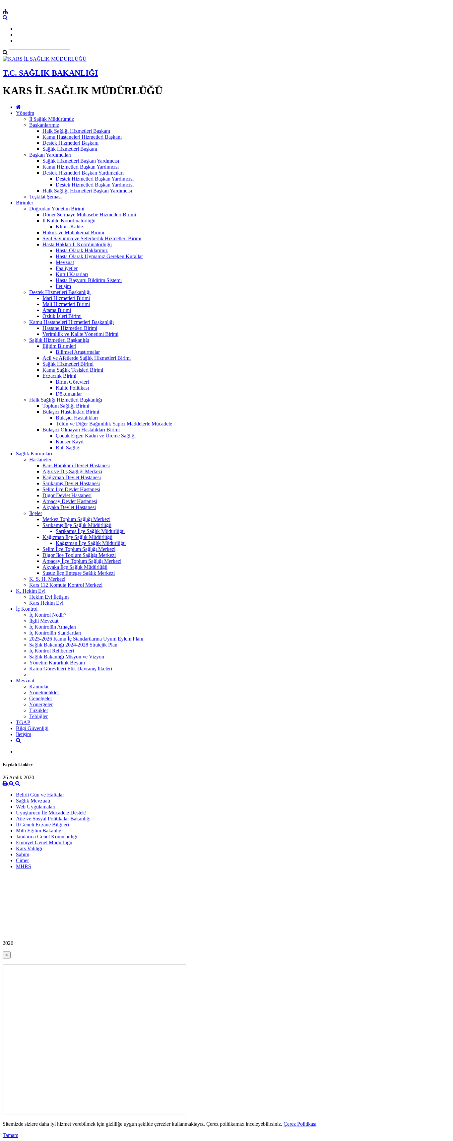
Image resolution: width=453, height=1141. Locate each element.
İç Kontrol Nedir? (47, 615)
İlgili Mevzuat (43, 621)
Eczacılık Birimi (59, 376)
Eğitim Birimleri (59, 346)
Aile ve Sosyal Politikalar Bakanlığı (53, 818)
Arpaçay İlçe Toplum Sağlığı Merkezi (81, 561)
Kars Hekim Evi (46, 603)
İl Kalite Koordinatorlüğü (69, 220)
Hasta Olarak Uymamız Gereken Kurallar (99, 256)
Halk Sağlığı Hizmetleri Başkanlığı (65, 400)
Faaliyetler (67, 268)
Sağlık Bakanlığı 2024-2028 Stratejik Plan (73, 644)
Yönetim (25, 113)
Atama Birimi (56, 310)
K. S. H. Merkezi (47, 579)
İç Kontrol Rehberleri (51, 650)
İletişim (63, 286)
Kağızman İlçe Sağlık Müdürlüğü (77, 537)
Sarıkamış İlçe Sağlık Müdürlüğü (76, 525)
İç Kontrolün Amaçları (52, 627)
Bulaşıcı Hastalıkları (77, 417)
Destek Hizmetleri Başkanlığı (60, 292)
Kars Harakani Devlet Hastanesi (76, 465)
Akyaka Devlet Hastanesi (69, 507)
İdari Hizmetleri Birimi (66, 298)
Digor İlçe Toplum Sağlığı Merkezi (79, 555)
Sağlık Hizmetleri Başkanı (69, 149)
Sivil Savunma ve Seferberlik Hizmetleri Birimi (91, 238)
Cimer (22, 860)
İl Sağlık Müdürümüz (51, 119)
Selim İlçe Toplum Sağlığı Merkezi (78, 549)
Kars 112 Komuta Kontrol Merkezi (65, 585)
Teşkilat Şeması (45, 196)
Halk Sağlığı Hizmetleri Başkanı (76, 131)
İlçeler (35, 513)
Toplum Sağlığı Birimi (65, 406)
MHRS (23, 866)
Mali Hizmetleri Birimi (66, 304)
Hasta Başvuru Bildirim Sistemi (89, 280)
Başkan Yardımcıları (50, 155)
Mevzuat (65, 262)
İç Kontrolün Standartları (55, 633)
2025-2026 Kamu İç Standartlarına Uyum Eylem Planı (86, 639)
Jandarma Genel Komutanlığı (46, 836)
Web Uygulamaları (35, 806)
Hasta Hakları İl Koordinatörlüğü (77, 244)
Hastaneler (40, 459)
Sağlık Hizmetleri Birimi (68, 364)
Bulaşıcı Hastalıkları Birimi (70, 412)
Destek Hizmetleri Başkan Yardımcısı (95, 179)
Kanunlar (39, 686)
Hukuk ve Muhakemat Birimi (73, 232)
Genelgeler (40, 698)
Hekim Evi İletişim (49, 597)
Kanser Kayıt (70, 441)
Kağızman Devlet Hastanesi (71, 477)
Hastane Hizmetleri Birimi (69, 328)
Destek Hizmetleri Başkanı (70, 143)
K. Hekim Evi (30, 591)
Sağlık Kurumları (34, 453)
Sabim (22, 854)
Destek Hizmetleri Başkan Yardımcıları (83, 173)
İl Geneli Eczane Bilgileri (42, 824)
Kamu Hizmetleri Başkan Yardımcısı (80, 167)
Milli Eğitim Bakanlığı (39, 830)
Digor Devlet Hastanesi (67, 495)
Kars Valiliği (29, 848)
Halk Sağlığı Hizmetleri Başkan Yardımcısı (87, 190)
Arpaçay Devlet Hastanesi (69, 501)
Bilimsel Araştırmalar (78, 352)
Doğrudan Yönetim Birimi (56, 208)
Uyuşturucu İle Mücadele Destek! (51, 812)
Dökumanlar (69, 394)
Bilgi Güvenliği (32, 728)
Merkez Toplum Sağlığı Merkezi (76, 519)
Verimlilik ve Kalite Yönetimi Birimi (80, 334)
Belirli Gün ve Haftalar (40, 795)
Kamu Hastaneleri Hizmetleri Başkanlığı (71, 322)
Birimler (24, 202)
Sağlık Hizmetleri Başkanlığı (59, 340)
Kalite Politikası (72, 388)
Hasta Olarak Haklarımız (82, 250)
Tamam (10, 1135)
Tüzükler (38, 710)
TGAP (23, 722)
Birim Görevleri (72, 382)
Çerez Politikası (300, 1124)
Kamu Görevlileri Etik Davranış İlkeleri (70, 668)
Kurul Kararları (72, 274)
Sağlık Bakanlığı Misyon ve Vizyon (66, 656)
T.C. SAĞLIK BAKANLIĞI (50, 73)
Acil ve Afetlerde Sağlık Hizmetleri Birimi (86, 358)
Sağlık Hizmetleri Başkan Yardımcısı (80, 161)
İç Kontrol (26, 609)
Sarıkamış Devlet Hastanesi (71, 483)
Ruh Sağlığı (68, 447)
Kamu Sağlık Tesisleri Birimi (72, 370)
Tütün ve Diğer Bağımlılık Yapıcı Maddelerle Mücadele (114, 423)
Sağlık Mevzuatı (33, 800)
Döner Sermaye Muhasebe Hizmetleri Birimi (89, 214)
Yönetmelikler (44, 692)
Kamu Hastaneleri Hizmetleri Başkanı (82, 137)
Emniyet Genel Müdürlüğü (44, 842)
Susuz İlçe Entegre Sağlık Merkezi (78, 573)
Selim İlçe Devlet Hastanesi (71, 489)
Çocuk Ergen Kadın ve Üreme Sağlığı (96, 435)
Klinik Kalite (69, 226)
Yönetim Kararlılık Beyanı (57, 662)
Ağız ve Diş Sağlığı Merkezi (72, 471)
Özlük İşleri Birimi (62, 316)
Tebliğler (38, 716)
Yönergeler (41, 704)
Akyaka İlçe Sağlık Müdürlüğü (74, 567)
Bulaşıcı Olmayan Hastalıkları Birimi (81, 429)
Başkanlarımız (44, 125)
